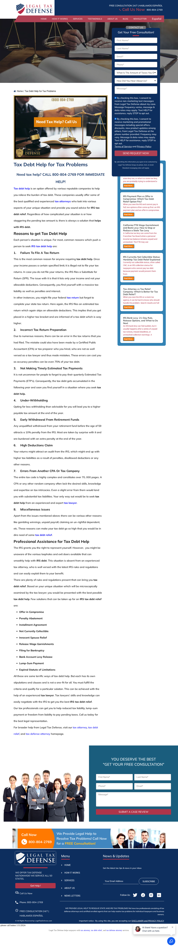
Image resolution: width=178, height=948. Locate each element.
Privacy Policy (144, 146)
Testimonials (95, 19)
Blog (125, 19)
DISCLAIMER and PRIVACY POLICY (148, 921)
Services (77, 19)
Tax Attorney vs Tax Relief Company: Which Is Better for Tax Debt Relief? (140, 292)
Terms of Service (123, 146)
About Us (112, 19)
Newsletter (140, 19)
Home (44, 19)
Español (156, 18)
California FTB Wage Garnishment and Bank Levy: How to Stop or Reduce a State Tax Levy (141, 228)
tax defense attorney (38, 733)
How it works (60, 19)
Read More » (128, 186)
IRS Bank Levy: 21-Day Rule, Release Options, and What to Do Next (140, 320)
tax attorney (80, 727)
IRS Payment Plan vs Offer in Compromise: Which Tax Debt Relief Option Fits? (138, 199)
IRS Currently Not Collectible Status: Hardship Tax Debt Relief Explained (141, 258)
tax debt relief (96, 930)
